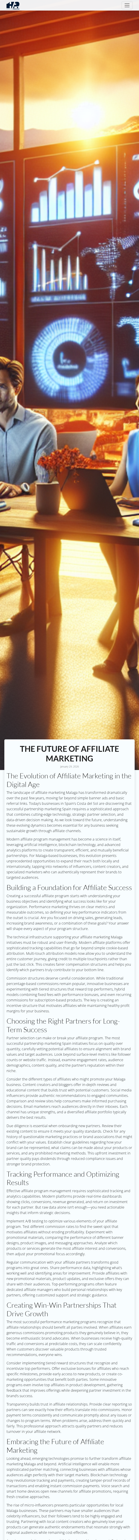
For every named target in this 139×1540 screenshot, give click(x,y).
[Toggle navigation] (127, 5)
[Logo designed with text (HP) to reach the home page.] (13, 5)
